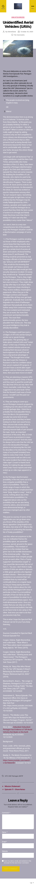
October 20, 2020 (27, 32)
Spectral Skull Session (16, 883)
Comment (6, 813)
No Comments (19, 35)
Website (5, 851)
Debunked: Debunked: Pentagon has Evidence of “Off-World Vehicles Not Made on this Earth (17, 729)
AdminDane (12, 32)
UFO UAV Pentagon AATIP (14, 776)
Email (4, 842)
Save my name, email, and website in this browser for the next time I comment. (17, 862)
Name (5, 832)
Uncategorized (18, 17)
